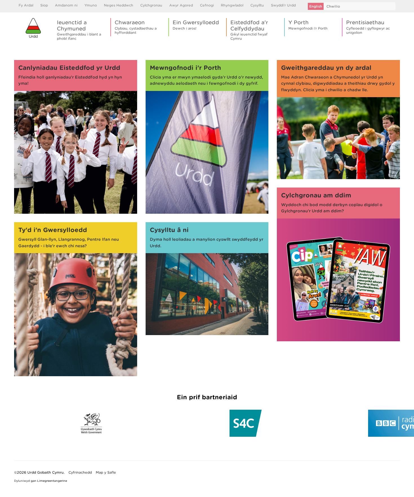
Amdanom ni (66, 5)
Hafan (19, 49)
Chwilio (333, 6)
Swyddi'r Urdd (283, 5)
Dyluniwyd (22, 480)
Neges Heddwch (118, 5)
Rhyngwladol (232, 5)
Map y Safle (106, 472)
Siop (44, 5)
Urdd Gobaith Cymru (33, 28)
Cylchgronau (151, 5)
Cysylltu (257, 5)
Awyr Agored (181, 5)
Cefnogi (207, 5)
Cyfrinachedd (80, 472)
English (315, 6)
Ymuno (90, 5)
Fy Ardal (26, 5)
